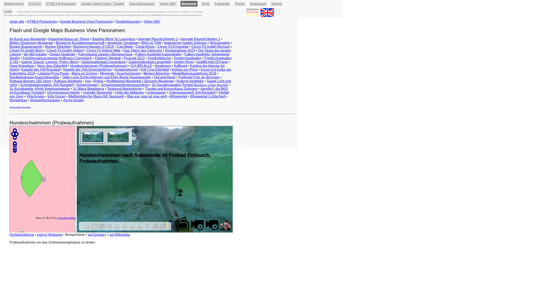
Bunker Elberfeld (57, 46)
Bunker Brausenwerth (26, 46)
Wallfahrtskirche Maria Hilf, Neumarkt (96, 96)
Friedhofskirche (159, 58)
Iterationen (163, 66)
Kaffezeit (180, 66)
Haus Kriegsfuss (22, 66)
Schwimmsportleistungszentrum (125, 85)
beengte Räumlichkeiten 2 (200, 39)
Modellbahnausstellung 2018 (194, 73)
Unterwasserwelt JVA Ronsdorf (192, 92)
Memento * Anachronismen (120, 73)
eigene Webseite (49, 235)
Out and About (164, 77)
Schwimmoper (87, 85)
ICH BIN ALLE (141, 66)
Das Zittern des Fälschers (142, 50)
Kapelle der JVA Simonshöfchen (87, 69)
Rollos (98, 81)
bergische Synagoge (123, 43)
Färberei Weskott (108, 58)
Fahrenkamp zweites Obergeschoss (105, 54)
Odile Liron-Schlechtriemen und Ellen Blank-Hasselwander (106, 77)
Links (8, 11)
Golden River (184, 62)
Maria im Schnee (84, 73)
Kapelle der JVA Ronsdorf (40, 69)
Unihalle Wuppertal (97, 92)
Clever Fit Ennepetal (172, 46)
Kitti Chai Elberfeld (155, 69)
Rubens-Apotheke (190, 81)
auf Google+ (97, 235)
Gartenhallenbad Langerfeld (150, 62)
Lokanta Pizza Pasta (53, 73)
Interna (277, 4)
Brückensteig (220, 43)
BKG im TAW (151, 43)
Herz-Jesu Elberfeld (52, 66)
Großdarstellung (22, 235)
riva (88, 81)
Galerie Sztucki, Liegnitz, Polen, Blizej (49, 62)
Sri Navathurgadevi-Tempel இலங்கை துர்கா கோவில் (190, 85)
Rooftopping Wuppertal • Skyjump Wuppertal (140, 81)
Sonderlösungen (128, 21)
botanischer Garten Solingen (185, 43)
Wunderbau (18, 100)
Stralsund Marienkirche (124, 89)
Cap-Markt (125, 46)
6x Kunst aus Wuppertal (27, 39)
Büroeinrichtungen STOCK (93, 46)
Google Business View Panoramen (86, 21)
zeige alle (17, 21)
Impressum (258, 4)
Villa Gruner (56, 96)
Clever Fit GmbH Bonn (27, 50)
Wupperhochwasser (45, 100)
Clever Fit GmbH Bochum (210, 46)
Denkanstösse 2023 (180, 50)
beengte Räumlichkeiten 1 (158, 39)
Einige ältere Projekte (20, 107)
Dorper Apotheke (62, 54)
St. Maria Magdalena (88, 89)
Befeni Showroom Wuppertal (31, 43)
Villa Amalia (35, 96)
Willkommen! (14, 4)
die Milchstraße (35, 54)
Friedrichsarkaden (187, 58)
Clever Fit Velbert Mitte (103, 50)
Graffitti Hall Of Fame (212, 62)
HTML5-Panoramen (61, 4)
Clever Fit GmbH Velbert (65, 50)
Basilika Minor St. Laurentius (113, 39)
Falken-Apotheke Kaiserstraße (158, 54)
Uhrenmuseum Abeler (63, 92)
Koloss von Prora (185, 69)
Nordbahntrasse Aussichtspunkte (34, 77)
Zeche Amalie (73, 100)
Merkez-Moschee (156, 73)
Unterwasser (156, 92)
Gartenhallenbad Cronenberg (103, 62)
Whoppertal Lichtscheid (207, 96)
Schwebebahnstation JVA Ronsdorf (46, 85)
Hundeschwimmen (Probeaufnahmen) (98, 66)
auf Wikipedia (119, 235)
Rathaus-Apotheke (68, 81)
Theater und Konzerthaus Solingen (171, 89)
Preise (240, 4)
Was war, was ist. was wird (147, 96)
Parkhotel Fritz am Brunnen (199, 77)
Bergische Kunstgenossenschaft (80, 43)
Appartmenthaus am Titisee (68, 39)
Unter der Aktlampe (129, 92)
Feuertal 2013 (134, 58)
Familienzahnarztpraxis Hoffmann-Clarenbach (57, 58)
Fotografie (222, 4)
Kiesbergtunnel (126, 69)
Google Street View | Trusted (102, 4)
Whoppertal (178, 96)
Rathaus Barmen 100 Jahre (30, 81)
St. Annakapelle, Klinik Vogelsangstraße (40, 89)
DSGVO (35, 4)
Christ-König (145, 46)
